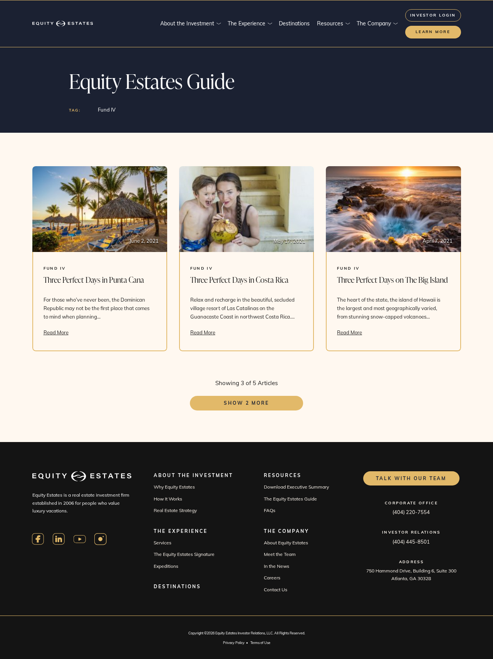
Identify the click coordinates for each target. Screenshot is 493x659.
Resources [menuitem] (330, 23)
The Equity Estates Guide (290, 499)
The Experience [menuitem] (246, 23)
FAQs (269, 510)
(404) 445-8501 (411, 542)
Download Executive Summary (296, 487)
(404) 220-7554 (411, 512)
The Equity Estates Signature (184, 554)
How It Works (168, 499)
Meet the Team (280, 554)
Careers (272, 578)
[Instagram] (100, 539)
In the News (276, 566)
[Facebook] (38, 539)
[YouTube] (79, 539)
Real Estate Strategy (175, 510)
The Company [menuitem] (374, 23)
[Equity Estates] (62, 24)
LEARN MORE (433, 31)
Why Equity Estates (174, 487)
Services (162, 543)
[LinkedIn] (58, 539)
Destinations (177, 586)
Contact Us (275, 589)
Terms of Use (260, 643)
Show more (246, 403)
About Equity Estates (286, 543)
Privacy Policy (234, 643)
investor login (433, 15)
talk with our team (411, 478)
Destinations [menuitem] (294, 23)
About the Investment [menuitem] (187, 23)
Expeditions (166, 566)
